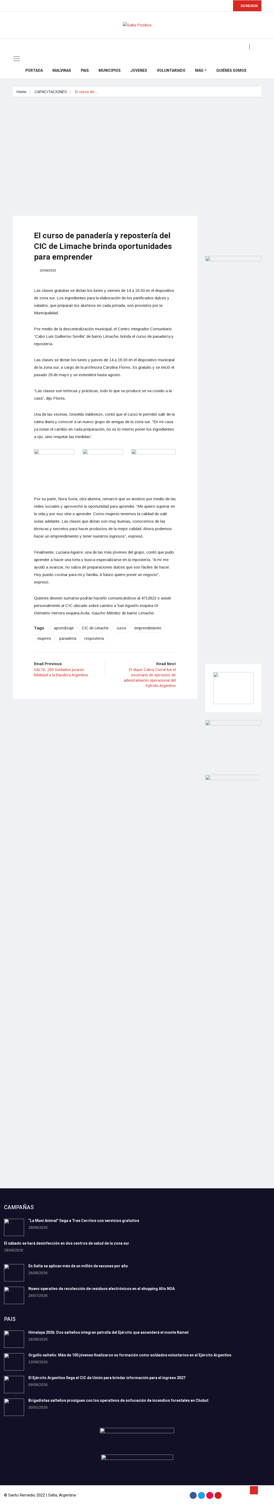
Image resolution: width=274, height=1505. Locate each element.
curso (121, 628)
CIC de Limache (95, 628)
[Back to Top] (254, 1490)
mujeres (44, 638)
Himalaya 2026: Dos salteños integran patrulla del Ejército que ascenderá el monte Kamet (108, 1332)
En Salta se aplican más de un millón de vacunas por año (78, 1266)
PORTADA (34, 70)
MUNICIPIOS (109, 70)
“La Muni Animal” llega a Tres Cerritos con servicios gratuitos (83, 1221)
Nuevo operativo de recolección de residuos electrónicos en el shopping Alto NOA (101, 1289)
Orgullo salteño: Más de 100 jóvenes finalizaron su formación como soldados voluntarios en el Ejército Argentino (129, 1355)
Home (21, 92)
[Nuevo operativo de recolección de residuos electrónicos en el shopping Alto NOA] (14, 1295)
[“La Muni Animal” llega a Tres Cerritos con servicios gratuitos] (14, 1227)
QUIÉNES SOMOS (231, 70)
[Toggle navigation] (17, 59)
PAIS (85, 70)
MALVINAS (61, 70)
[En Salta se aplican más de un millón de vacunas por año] (14, 1272)
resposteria (94, 638)
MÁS (199, 70)
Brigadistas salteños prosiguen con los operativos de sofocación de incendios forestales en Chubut (118, 1400)
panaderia (67, 638)
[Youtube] (218, 1495)
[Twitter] (201, 1495)
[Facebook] (193, 1495)
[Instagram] (209, 1495)
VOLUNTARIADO (171, 70)
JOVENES (138, 70)
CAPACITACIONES (51, 92)
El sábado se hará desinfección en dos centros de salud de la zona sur (66, 1243)
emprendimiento (147, 628)
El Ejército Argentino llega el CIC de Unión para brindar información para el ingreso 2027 (106, 1378)
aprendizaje (64, 628)
